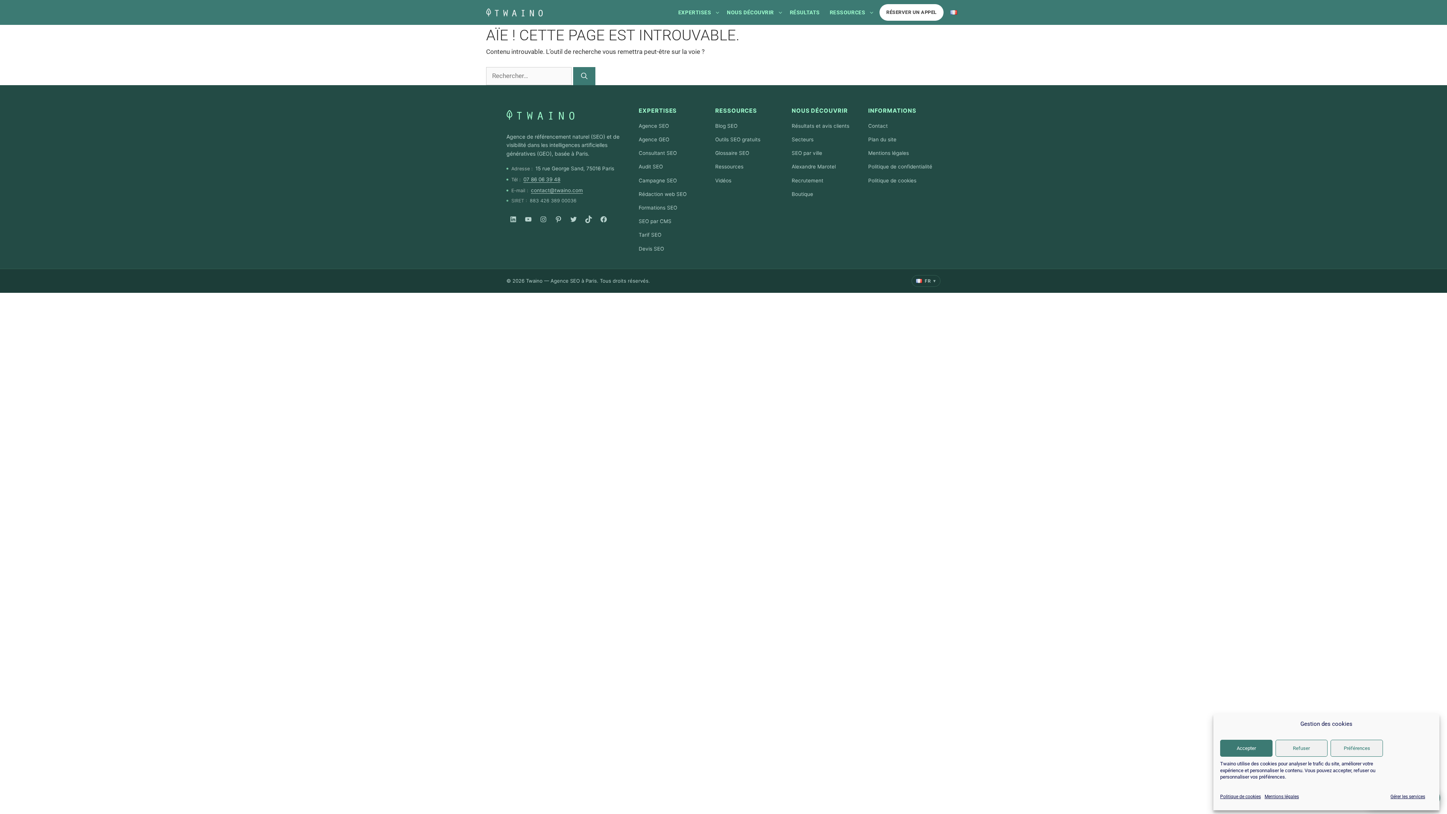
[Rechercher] (584, 76)
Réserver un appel (911, 12)
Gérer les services (1407, 796)
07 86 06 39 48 (541, 179)
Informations (892, 110)
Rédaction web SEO (663, 194)
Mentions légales (1282, 796)
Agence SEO (654, 126)
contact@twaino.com (557, 190)
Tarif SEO (650, 235)
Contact (878, 126)
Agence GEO (654, 139)
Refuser (1301, 748)
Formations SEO (658, 208)
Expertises (694, 12)
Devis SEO (651, 249)
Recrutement (807, 180)
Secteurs (803, 139)
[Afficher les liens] (717, 12)
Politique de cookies (1240, 796)
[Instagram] (543, 219)
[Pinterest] (558, 219)
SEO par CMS (655, 221)
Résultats (805, 12)
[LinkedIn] (513, 219)
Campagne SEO (658, 180)
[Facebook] (603, 219)
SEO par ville (807, 153)
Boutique (802, 194)
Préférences (1357, 748)
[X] (573, 219)
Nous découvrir (750, 12)
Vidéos (723, 180)
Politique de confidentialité (900, 167)
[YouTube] (528, 219)
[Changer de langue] (954, 12)
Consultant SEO (658, 153)
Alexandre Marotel (814, 167)
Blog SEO (726, 126)
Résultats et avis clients (820, 126)
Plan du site (882, 139)
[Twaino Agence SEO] (540, 115)
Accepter (1246, 748)
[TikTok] (588, 219)
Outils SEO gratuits (737, 139)
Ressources (847, 12)
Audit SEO (651, 167)
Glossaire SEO (732, 153)
